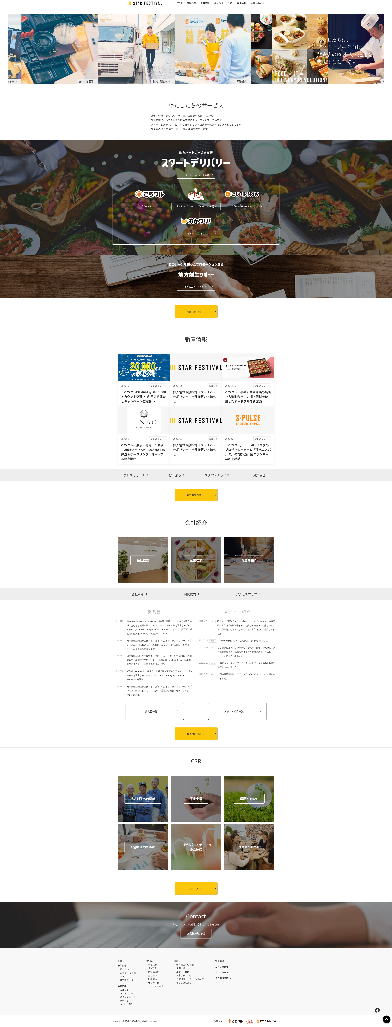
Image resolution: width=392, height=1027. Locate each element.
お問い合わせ (258, 3)
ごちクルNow (126, 972)
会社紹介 (218, 3)
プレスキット (221, 972)
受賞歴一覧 (153, 982)
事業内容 (191, 3)
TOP (179, 3)
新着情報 (205, 3)
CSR (230, 3)
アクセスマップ (155, 986)
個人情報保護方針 (223, 978)
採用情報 (241, 3)
